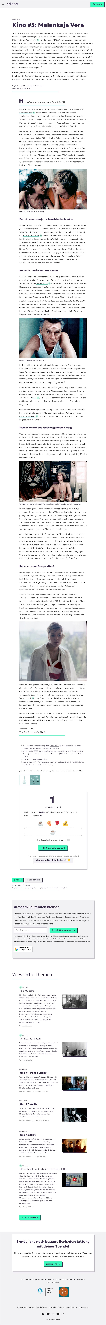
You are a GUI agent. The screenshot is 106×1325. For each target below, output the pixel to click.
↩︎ (58, 748)
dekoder (16, 20)
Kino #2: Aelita (28, 1104)
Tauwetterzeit (25, 698)
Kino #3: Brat (27, 1134)
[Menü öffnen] (3, 4)
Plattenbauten (25, 112)
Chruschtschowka (27, 416)
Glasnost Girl (54, 746)
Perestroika (31, 40)
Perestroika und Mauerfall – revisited (54, 888)
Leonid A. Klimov (42, 1091)
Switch (66, 840)
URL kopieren (35, 880)
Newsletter (26, 913)
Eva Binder (33, 86)
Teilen (19, 880)
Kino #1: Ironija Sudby (32, 1072)
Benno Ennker (27, 1060)
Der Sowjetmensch (30, 1038)
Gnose (25, 987)
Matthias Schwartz (42, 1120)
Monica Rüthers (27, 1207)
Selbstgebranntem (31, 235)
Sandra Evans (27, 1026)
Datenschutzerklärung (82, 942)
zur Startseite (31, 1217)
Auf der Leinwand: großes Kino (29, 888)
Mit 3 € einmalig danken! (53, 848)
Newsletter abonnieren (63, 930)
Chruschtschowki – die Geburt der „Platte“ (43, 1169)
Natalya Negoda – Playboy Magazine (42, 748)
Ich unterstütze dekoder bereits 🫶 (53, 860)
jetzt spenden (53, 1264)
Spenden (97, 4)
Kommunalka (26, 990)
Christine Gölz (41, 1156)
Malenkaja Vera (38, 759)
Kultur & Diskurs (24, 885)
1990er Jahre (42, 283)
